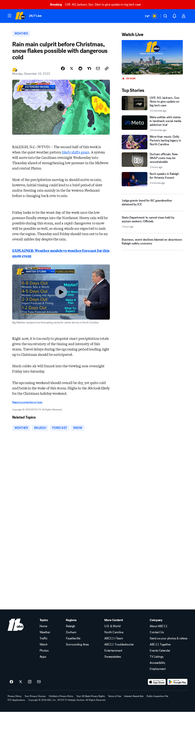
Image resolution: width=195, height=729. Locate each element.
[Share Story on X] (71, 68)
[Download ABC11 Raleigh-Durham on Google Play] (177, 682)
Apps (43, 656)
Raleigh (70, 626)
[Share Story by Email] (98, 68)
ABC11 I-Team (113, 638)
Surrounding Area (77, 644)
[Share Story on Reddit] (80, 68)
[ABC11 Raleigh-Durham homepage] (20, 16)
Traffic (44, 638)
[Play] (152, 57)
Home (43, 626)
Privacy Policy (15, 696)
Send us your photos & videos (168, 638)
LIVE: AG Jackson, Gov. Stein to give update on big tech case (95, 4)
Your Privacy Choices (35, 696)
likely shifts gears (75, 151)
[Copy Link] (106, 68)
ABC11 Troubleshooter (119, 644)
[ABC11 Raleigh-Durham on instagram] (30, 682)
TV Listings (156, 656)
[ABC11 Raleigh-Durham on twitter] (20, 682)
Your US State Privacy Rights (90, 696)
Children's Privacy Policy (61, 696)
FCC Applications (16, 700)
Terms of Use (114, 696)
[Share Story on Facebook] (63, 68)
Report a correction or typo (27, 402)
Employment (158, 668)
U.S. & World (112, 626)
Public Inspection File (157, 696)
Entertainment (113, 650)
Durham (71, 632)
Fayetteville (73, 638)
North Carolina (113, 632)
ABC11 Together (160, 644)
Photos (44, 650)
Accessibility (157, 662)
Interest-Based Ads (134, 696)
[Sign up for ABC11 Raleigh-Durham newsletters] (39, 682)
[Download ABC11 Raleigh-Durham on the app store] (157, 682)
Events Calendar (160, 650)
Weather (45, 632)
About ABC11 (158, 626)
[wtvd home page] (16, 625)
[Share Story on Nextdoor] (89, 68)
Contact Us (157, 632)
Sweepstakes (112, 656)
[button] (10, 15)
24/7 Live (35, 16)
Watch (44, 644)
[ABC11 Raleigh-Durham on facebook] (11, 682)
